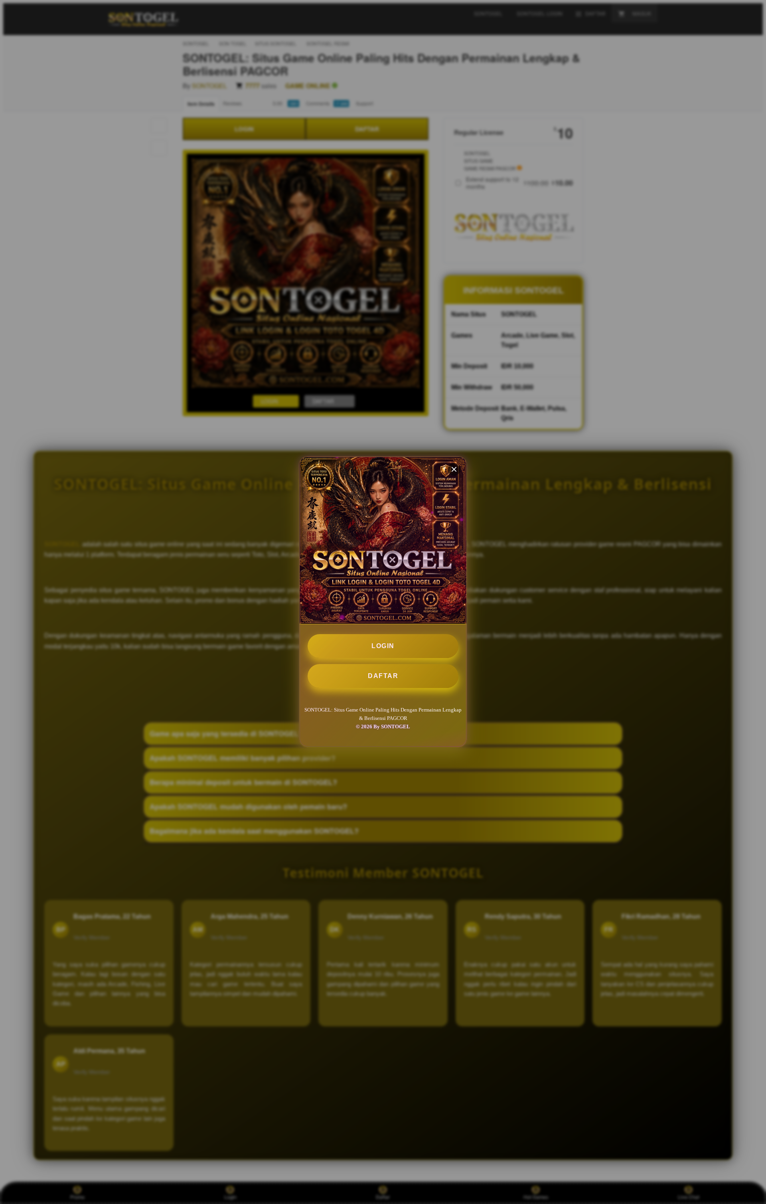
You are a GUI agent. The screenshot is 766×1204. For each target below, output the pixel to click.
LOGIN (383, 646)
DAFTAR (383, 675)
